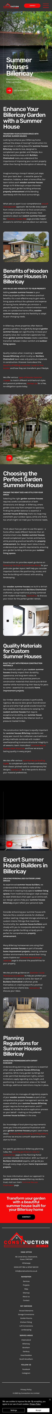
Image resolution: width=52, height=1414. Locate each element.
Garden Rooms (26, 1318)
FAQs (26, 1289)
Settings (13, 1410)
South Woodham (26, 1359)
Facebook (26, 1369)
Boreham (26, 1347)
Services (26, 1281)
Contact (26, 1300)
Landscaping (26, 1330)
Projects (26, 1285)
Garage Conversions (26, 1314)
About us (26, 1297)
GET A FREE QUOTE (21, 90)
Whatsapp (26, 1263)
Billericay (26, 1344)
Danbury (26, 1351)
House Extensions (26, 1311)
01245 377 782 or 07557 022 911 (26, 1267)
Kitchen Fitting (26, 1322)
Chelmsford (26, 1340)
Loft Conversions (26, 1326)
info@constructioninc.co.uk (26, 1271)
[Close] (48, 1401)
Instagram (26, 1373)
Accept (38, 1410)
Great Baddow (26, 1355)
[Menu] (46, 6)
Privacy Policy (26, 1389)
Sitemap (26, 1293)
